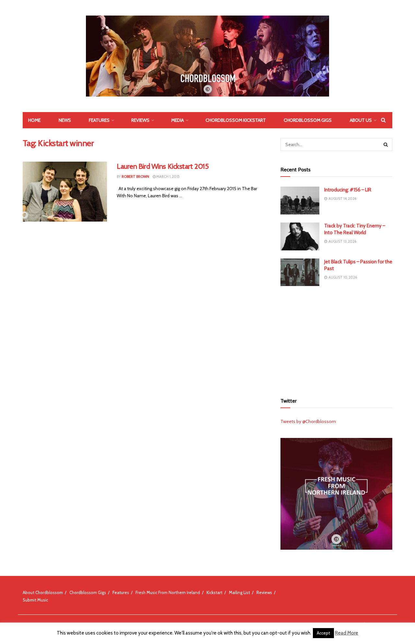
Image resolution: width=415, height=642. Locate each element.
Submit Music (35, 599)
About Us (361, 120)
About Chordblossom (43, 592)
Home (34, 120)
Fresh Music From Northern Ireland (168, 592)
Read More (346, 633)
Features (99, 120)
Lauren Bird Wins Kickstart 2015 (162, 166)
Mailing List (239, 592)
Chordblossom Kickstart (236, 120)
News (65, 120)
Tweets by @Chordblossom (308, 421)
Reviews (140, 120)
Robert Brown (135, 176)
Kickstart (214, 592)
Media (177, 120)
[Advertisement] (336, 339)
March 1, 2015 (168, 176)
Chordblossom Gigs (308, 120)
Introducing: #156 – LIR (347, 190)
